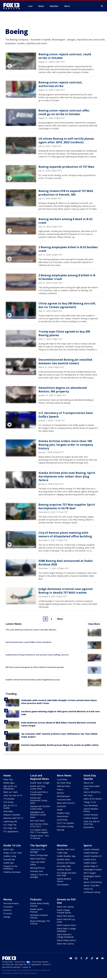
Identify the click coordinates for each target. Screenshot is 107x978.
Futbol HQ (88, 888)
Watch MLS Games (65, 943)
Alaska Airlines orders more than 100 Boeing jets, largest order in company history (65, 444)
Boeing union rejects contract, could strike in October (64, 56)
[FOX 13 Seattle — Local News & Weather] (12, 6)
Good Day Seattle (90, 777)
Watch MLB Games (65, 916)
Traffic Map (62, 852)
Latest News (13, 623)
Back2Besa (89, 827)
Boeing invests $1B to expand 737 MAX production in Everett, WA (65, 192)
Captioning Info (10, 821)
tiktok (86, 958)
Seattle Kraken (90, 862)
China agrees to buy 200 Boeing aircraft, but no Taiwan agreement (67, 305)
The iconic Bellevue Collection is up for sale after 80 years (31, 629)
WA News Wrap (64, 782)
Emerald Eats (9, 859)
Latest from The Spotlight (37, 850)
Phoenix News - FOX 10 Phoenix (39, 837)
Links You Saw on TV (12, 795)
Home (7, 775)
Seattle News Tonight (40, 782)
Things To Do (90, 802)
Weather (62, 845)
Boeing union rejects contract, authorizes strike (60, 84)
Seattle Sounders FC (93, 856)
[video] (21, 61)
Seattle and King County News (37, 787)
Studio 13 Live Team (12, 852)
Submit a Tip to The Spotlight (39, 875)
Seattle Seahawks (91, 849)
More (67, 6)
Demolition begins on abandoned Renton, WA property (62, 389)
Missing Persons (37, 868)
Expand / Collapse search (102, 6)
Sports (88, 845)
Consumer (61, 806)
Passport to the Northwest (10, 867)
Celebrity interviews (12, 872)
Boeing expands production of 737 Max (66, 167)
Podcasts (36, 899)
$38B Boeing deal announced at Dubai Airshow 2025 (65, 562)
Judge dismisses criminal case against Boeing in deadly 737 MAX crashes (65, 590)
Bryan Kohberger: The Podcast (40, 922)
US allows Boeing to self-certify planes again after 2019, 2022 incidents (66, 140)
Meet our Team (10, 792)
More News (64, 775)
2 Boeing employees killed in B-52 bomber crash (68, 249)
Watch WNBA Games (66, 940)
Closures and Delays (66, 862)
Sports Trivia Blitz (91, 885)
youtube (71, 958)
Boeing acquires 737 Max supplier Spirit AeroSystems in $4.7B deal (66, 506)
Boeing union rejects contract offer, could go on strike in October (64, 112)
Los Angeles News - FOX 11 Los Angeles (39, 831)
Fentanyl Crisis (36, 871)
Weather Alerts (63, 859)
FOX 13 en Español (65, 823)
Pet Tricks (88, 795)
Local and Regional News (39, 777)
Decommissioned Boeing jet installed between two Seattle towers (65, 361)
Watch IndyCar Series (66, 925)
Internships (8, 811)
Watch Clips (8, 849)
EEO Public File (10, 828)
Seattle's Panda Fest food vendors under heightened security (33, 679)
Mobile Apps (8, 782)
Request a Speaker (11, 814)
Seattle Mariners (91, 852)
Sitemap (60, 829)
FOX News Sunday (65, 826)
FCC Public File (9, 824)
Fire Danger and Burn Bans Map (66, 874)
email (102, 958)
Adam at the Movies (93, 798)
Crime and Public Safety (37, 863)
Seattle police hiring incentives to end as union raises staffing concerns (37, 654)
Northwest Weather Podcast (39, 916)
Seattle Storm (90, 859)
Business (7, 910)
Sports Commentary (93, 882)
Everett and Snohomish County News (38, 800)
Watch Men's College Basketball (66, 929)
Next (60, 618)
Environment (62, 816)
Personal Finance (11, 903)
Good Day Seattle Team (92, 787)
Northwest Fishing (92, 892)
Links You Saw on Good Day (91, 822)
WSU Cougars (90, 873)
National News (63, 786)
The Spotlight (38, 845)
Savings (6, 916)
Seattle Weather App (66, 856)
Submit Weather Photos (91, 810)
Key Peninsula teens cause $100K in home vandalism (28, 642)
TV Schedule (8, 798)
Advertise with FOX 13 (13, 818)
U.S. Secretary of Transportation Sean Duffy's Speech (65, 414)
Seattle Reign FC (91, 866)
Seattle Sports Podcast (36, 910)
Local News (62, 779)
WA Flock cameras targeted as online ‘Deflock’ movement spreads (35, 667)
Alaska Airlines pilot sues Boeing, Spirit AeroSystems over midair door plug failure (66, 476)
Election (60, 793)
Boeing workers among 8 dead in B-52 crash (65, 221)
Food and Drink (64, 799)
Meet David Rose (38, 858)
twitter (97, 958)
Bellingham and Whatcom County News (38, 815)
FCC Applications (10, 831)
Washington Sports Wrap (92, 877)
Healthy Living (63, 813)
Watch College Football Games (64, 911)
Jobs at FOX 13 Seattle (10, 806)
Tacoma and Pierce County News (39, 793)
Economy (7, 913)
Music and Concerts (66, 803)
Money (7, 899)
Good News (62, 819)
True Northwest (91, 805)
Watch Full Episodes (39, 855)
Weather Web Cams (66, 849)
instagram (76, 958)
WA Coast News (37, 820)
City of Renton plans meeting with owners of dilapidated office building (65, 534)
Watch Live (88, 782)
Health (60, 809)
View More (94, 623)
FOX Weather (63, 884)
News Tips (8, 779)
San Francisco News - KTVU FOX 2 (40, 825)
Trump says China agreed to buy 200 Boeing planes (64, 333)
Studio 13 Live (12, 845)
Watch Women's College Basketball (65, 935)
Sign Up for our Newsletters (10, 787)
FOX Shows (8, 802)
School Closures (91, 814)
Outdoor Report (91, 818)
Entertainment (63, 796)
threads (92, 958)
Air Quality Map (64, 866)
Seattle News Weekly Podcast (39, 904)
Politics (60, 789)
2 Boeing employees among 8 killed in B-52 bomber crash (67, 277)
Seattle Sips (8, 862)
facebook (81, 958)
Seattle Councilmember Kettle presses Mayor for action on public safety (60, 745)
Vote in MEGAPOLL (92, 792)
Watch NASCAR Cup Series (66, 920)
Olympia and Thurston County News (40, 807)
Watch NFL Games (65, 906)
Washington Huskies (93, 869)
